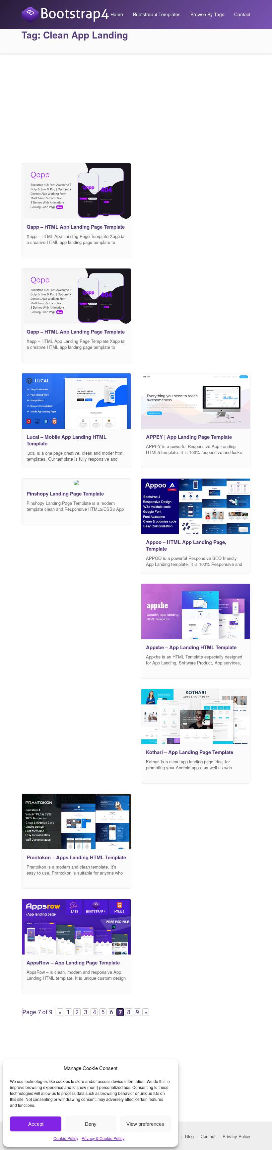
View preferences (145, 1124)
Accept (35, 1124)
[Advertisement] (136, 106)
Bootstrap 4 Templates (156, 14)
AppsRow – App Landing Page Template (73, 962)
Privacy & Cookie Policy (103, 1138)
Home (116, 14)
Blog (189, 1136)
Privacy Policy (236, 1136)
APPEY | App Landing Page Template (189, 436)
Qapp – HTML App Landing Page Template (76, 226)
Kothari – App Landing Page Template (189, 752)
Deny (91, 1124)
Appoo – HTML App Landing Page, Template (186, 545)
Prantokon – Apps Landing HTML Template (76, 857)
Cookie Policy (65, 1138)
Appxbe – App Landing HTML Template (191, 647)
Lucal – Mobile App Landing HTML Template (66, 440)
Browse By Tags (207, 14)
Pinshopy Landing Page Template (65, 493)
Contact (242, 14)
